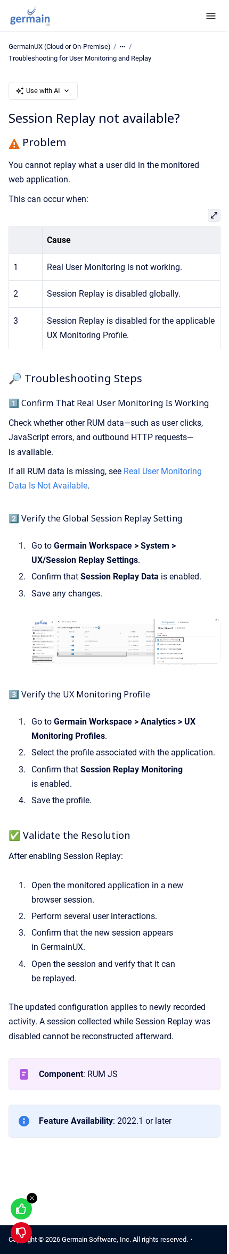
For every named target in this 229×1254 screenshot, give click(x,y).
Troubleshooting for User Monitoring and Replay (80, 58)
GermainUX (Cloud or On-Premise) (60, 47)
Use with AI (43, 91)
